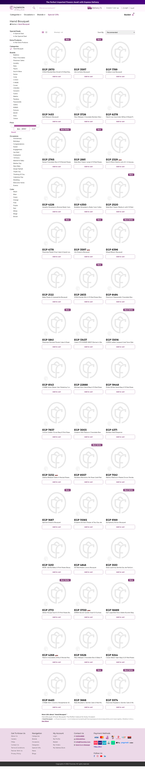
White (15, 211)
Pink (14, 203)
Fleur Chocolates (19, 57)
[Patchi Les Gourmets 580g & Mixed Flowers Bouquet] (120, 97)
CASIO (15, 80)
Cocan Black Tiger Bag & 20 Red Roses (120, 657)
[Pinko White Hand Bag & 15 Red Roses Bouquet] (120, 367)
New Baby (16, 166)
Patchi (15, 69)
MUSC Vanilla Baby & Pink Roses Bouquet (57, 567)
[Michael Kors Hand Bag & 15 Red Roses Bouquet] (88, 367)
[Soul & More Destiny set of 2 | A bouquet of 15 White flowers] (120, 142)
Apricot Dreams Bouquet (51, 522)
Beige (15, 214)
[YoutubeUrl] (101, 756)
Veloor (15, 118)
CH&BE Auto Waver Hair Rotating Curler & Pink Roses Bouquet (65, 387)
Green (15, 197)
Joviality (16, 63)
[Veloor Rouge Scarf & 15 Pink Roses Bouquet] (56, 593)
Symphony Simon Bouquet (116, 522)
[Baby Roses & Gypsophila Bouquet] (56, 277)
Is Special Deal (18, 33)
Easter (15, 147)
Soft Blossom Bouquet (50, 117)
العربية (132, 8)
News (34, 751)
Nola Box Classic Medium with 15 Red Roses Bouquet (125, 207)
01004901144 (80, 739)
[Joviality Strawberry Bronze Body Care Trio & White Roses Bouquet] (56, 187)
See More (45, 721)
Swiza (15, 74)
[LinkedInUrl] (105, 756)
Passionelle (17, 102)
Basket (55, 742)
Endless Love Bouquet (114, 72)
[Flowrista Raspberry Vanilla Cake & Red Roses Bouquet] (120, 683)
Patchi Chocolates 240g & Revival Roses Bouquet (60, 657)
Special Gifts (53, 15)
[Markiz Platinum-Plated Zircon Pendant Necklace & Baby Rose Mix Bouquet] (120, 458)
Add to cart (56, 76)
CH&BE (16, 82)
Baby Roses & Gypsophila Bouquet (54, 297)
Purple (15, 205)
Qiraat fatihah (18, 169)
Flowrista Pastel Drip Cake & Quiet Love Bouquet (60, 252)
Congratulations (18, 144)
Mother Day (17, 163)
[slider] (12, 125)
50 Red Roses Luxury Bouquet (85, 567)
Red (14, 208)
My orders (56, 745)
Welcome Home (18, 182)
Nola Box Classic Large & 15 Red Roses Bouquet (91, 162)
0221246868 (80, 736)
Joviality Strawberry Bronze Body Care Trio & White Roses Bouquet (66, 207)
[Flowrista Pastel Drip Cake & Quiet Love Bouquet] (56, 232)
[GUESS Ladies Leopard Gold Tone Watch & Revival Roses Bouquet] (120, 322)
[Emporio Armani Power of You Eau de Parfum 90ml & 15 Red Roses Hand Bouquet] (88, 503)
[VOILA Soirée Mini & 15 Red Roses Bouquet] (88, 277)
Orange (15, 200)
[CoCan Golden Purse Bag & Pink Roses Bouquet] (56, 412)
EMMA (15, 107)
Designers (35, 745)
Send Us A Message (83, 745)
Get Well (16, 152)
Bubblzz (16, 55)
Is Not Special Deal (20, 36)
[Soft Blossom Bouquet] (56, 97)
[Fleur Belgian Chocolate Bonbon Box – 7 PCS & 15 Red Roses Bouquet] (88, 97)
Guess (15, 93)
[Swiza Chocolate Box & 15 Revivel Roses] (56, 142)
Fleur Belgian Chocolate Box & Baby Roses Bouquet (93, 657)
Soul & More (17, 71)
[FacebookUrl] (94, 756)
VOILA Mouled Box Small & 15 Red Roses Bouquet (60, 72)
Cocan (15, 85)
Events (15, 185)
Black (15, 191)
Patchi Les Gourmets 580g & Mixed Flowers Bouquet (125, 117)
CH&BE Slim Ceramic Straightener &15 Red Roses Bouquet (63, 703)
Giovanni (16, 91)
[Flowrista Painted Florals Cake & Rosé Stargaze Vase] (56, 322)
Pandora (16, 99)
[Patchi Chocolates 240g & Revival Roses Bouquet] (56, 638)
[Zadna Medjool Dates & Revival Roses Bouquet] (56, 458)
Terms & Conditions (18, 748)
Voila (15, 77)
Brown (15, 216)
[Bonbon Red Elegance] (120, 412)
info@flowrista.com (83, 742)
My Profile (56, 739)
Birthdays (16, 141)
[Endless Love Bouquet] (120, 52)
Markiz (15, 96)
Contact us (15, 745)
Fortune (16, 110)
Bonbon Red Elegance (114, 432)
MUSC (15, 113)
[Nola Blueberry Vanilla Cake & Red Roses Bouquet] (88, 683)
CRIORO (16, 88)
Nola (14, 66)
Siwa (15, 116)
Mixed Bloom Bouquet (114, 252)
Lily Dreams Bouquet (82, 252)
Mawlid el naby (18, 160)
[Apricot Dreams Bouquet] (56, 503)
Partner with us (16, 751)
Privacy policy (16, 753)
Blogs (34, 753)
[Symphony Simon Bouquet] (120, 503)
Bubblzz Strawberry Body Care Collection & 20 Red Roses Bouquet (98, 207)
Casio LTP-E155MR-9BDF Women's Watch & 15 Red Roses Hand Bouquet (100, 342)
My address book (59, 748)
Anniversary (17, 138)
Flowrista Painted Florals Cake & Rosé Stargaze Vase (61, 342)
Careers (13, 739)
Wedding (16, 180)
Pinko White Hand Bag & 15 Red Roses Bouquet (123, 387)
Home (13, 24)
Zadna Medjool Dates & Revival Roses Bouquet (59, 477)
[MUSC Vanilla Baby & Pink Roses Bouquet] (56, 548)
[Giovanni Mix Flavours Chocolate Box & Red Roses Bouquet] (88, 412)
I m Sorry (16, 158)
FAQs (13, 742)
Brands (40, 15)
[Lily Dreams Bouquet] (88, 232)
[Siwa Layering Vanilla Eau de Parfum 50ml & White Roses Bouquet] (120, 548)
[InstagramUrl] (97, 756)
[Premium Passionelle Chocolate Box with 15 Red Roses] (120, 277)
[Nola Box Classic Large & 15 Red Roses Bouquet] (88, 142)
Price (12, 123)
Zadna (15, 104)
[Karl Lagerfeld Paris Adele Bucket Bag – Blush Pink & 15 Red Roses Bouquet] (120, 593)
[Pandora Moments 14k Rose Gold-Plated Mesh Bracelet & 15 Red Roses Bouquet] (88, 458)
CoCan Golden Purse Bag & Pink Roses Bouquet (59, 432)
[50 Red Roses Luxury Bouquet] (88, 548)
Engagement (17, 149)
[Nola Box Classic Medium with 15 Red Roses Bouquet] (120, 187)
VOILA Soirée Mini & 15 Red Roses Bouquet (89, 297)
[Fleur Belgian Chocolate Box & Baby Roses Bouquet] (88, 638)
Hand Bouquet (18, 49)
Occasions (28, 15)
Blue (14, 194)
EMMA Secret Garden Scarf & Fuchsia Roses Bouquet (93, 613)
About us (14, 736)
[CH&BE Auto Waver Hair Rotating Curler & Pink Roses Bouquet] (56, 367)
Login (126, 8)
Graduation (17, 155)
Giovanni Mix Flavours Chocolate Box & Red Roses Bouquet (95, 432)
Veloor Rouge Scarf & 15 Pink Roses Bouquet (58, 613)
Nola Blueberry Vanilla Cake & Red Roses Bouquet (92, 703)
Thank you (17, 171)
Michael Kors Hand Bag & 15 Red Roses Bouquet (91, 387)
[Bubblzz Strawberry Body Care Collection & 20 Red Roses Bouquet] (88, 187)
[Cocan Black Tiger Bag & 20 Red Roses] (120, 638)
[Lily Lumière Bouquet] (88, 52)
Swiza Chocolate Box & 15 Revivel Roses (56, 162)
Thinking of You (19, 174)
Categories (15, 15)
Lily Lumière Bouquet (82, 72)
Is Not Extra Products (20, 42)
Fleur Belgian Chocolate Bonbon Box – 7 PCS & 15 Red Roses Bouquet (99, 117)
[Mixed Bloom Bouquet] (120, 232)
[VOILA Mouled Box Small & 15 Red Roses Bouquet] (56, 52)
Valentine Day (18, 177)
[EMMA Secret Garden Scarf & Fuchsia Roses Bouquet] (88, 593)
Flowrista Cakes (18, 60)
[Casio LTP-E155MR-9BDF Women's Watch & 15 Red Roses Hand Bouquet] (88, 322)
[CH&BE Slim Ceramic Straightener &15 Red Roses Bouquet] (56, 683)
